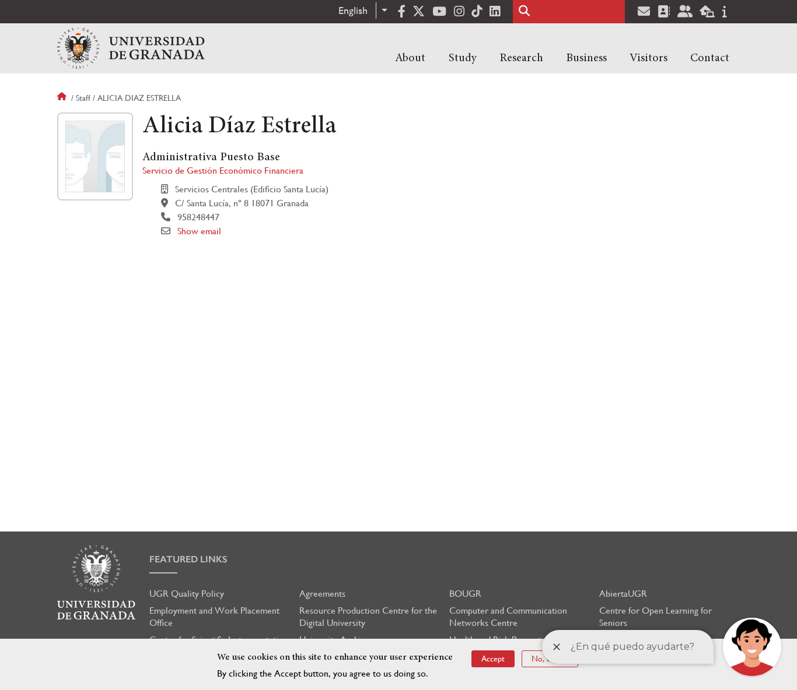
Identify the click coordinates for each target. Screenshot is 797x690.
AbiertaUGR (623, 593)
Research (521, 58)
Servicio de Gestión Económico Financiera (222, 170)
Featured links (188, 559)
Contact (709, 58)
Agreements (322, 593)
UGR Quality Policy (186, 593)
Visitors (648, 58)
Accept (493, 658)
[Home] (131, 48)
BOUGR (465, 593)
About (410, 58)
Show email (199, 231)
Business (586, 58)
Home (63, 98)
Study (463, 58)
